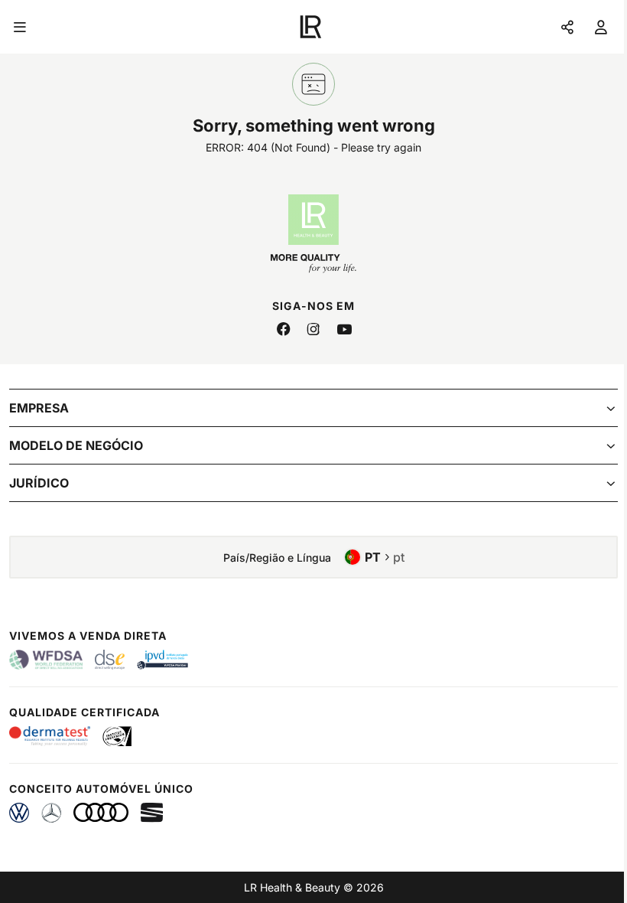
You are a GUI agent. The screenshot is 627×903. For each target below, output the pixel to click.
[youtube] (344, 330)
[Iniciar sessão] (601, 27)
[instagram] (313, 330)
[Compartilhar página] (567, 27)
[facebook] (283, 330)
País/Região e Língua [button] (313, 557)
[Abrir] (20, 27)
